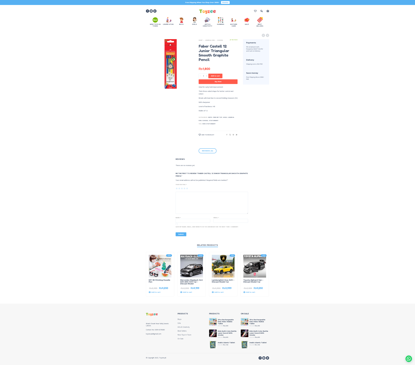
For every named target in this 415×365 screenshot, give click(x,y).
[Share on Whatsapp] (236, 134)
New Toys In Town (184, 335)
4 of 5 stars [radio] (184, 189)
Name (178, 217)
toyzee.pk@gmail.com (153, 334)
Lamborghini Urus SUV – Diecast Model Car (223, 281)
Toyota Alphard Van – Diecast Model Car (253, 281)
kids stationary (209, 124)
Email (216, 217)
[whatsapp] (154, 11)
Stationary (213, 120)
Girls (225, 117)
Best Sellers (182, 331)
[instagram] (151, 11)
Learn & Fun (210, 40)
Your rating (181, 184)
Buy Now (218, 82)
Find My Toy (217, 117)
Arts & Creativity (184, 327)
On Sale (180, 339)
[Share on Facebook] (226, 134)
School (220, 40)
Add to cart (215, 76)
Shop (201, 40)
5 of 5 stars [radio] (187, 189)
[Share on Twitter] (229, 134)
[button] (261, 11)
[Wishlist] (255, 11)
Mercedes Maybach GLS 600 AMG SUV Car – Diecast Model (191, 282)
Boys (210, 117)
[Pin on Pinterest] (232, 134)
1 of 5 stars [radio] (177, 189)
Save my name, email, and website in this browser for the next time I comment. (207, 227)
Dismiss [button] (225, 2)
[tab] (207, 151)
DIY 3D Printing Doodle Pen (159, 281)
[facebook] (147, 11)
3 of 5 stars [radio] (182, 189)
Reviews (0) (207, 151)
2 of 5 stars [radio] (179, 189)
